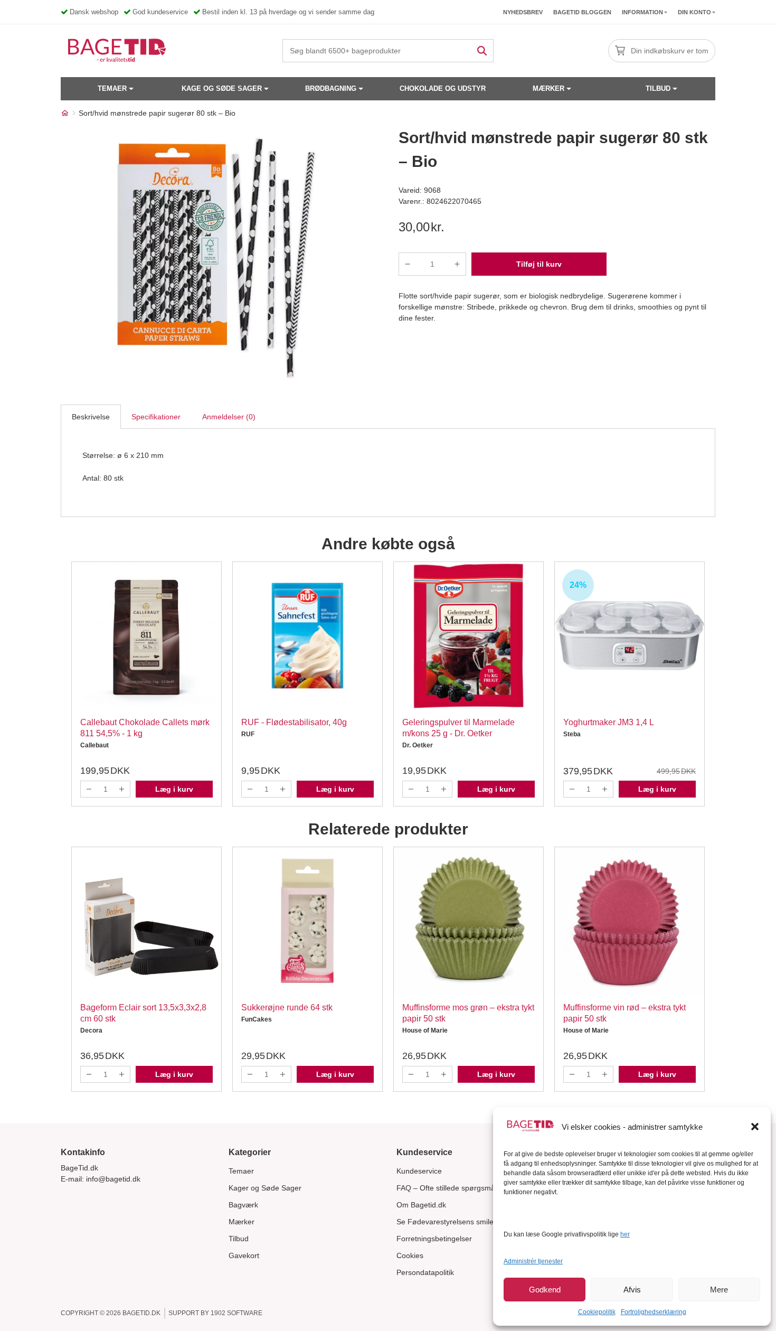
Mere (719, 1289)
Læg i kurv (174, 789)
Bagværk (243, 1205)
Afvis (632, 1289)
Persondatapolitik (425, 1272)
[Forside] (65, 113)
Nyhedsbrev (523, 12)
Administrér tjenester (533, 1261)
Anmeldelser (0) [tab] (228, 417)
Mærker (548, 88)
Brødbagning (330, 88)
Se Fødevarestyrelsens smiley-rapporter (463, 1221)
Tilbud (658, 88)
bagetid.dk (141, 1313)
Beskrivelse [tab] (91, 417)
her (625, 1234)
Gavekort (244, 1255)
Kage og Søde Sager (222, 88)
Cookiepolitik (597, 1312)
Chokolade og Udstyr (443, 88)
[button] (755, 1126)
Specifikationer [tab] (156, 417)
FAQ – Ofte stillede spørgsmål (446, 1188)
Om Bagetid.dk (421, 1205)
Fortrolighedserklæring (653, 1312)
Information (642, 12)
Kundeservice (419, 1171)
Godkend (545, 1289)
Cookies (409, 1255)
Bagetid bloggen (582, 12)
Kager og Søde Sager (265, 1188)
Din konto (694, 12)
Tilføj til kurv (539, 264)
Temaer (112, 88)
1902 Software (236, 1313)
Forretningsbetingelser (434, 1238)
